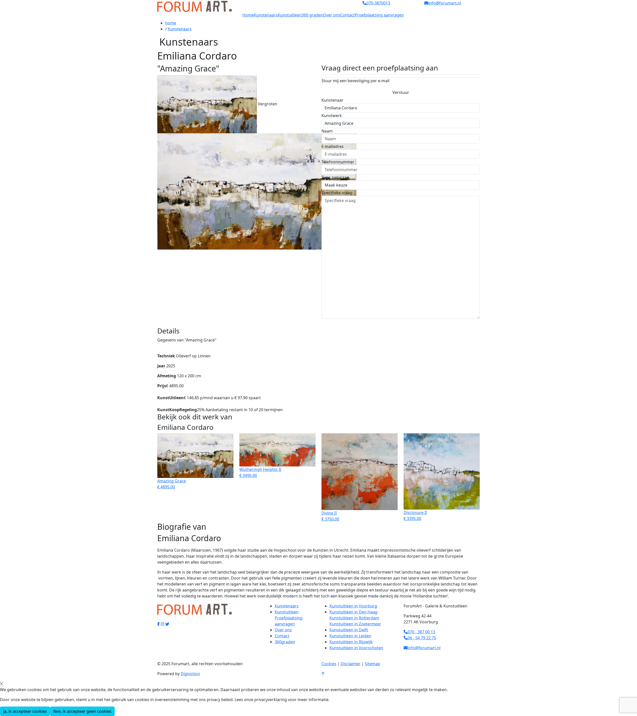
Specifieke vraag (336, 192)
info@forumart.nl (424, 648)
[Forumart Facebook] (158, 624)
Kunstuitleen (290, 15)
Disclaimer (351, 663)
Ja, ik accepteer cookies (25, 711)
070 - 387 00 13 (421, 632)
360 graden (312, 15)
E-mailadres (332, 146)
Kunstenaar (332, 100)
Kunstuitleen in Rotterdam (354, 618)
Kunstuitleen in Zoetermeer (355, 624)
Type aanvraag (335, 177)
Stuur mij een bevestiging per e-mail (355, 80)
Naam (327, 131)
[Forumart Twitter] (167, 624)
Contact (347, 15)
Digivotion (190, 673)
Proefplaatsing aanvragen (379, 15)
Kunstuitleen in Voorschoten (356, 648)
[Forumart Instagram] (162, 624)
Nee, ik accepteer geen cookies (82, 711)
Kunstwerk (331, 115)
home (170, 23)
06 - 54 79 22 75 (422, 638)
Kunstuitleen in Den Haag (353, 612)
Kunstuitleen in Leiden (350, 636)
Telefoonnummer (337, 162)
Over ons (331, 15)
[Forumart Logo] (194, 5)
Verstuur (400, 92)
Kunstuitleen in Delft (348, 630)
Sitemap (372, 663)
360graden (285, 642)
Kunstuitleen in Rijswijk (351, 642)
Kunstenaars (266, 15)
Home (248, 15)
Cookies (328, 663)
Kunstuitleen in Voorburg (353, 606)
